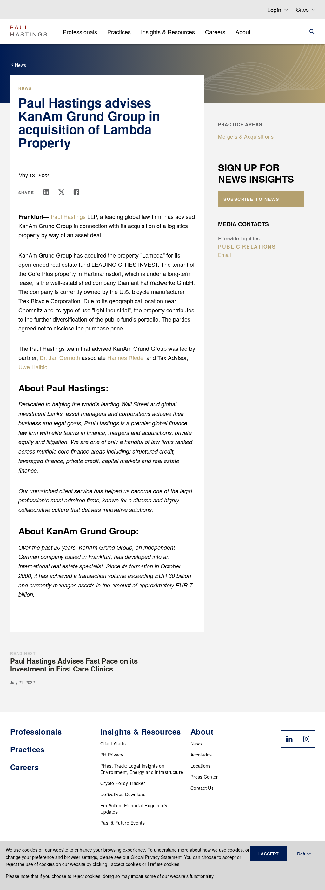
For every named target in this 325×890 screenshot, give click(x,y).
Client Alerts (113, 743)
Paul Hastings (68, 216)
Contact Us (202, 788)
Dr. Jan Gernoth (60, 357)
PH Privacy (111, 754)
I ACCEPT (268, 853)
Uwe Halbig (33, 367)
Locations (200, 765)
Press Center (204, 777)
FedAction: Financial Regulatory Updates (133, 808)
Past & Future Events (122, 823)
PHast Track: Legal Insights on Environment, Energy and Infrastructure (141, 768)
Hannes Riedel (126, 357)
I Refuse (303, 853)
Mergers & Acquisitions (246, 136)
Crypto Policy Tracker (122, 783)
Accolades (201, 754)
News (196, 743)
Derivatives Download (123, 794)
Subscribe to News (251, 199)
